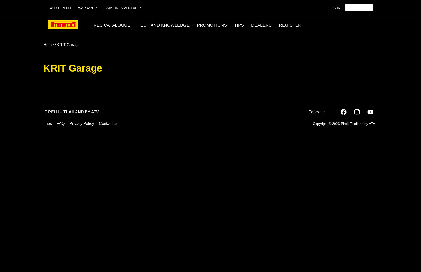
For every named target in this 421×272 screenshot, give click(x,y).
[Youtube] (370, 112)
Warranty (87, 8)
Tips (239, 25)
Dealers (261, 25)
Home (48, 45)
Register (290, 25)
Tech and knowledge (164, 25)
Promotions (212, 25)
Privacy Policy (81, 124)
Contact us (108, 124)
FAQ (61, 124)
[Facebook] (343, 112)
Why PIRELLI (60, 8)
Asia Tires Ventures (123, 8)
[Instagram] (357, 112)
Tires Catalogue (110, 25)
